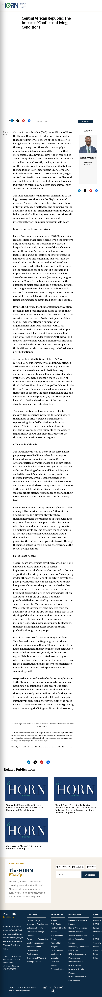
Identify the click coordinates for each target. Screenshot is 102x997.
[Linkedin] (12, 120)
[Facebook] (53, 991)
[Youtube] (23, 120)
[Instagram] (50, 987)
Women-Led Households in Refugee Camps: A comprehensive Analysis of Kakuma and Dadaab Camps (24, 807)
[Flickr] (29, 120)
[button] (85, 121)
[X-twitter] (17, 120)
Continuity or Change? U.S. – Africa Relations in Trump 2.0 (23, 847)
